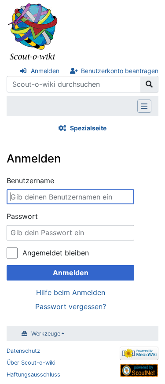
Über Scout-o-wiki (31, 362)
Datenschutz (23, 350)
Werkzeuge (45, 333)
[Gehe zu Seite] (149, 84)
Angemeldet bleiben (55, 252)
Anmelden (45, 70)
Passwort (22, 216)
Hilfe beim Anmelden (70, 292)
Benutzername (30, 180)
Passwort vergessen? (70, 306)
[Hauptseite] (33, 32)
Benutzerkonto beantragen (119, 70)
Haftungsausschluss (33, 374)
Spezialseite (88, 128)
